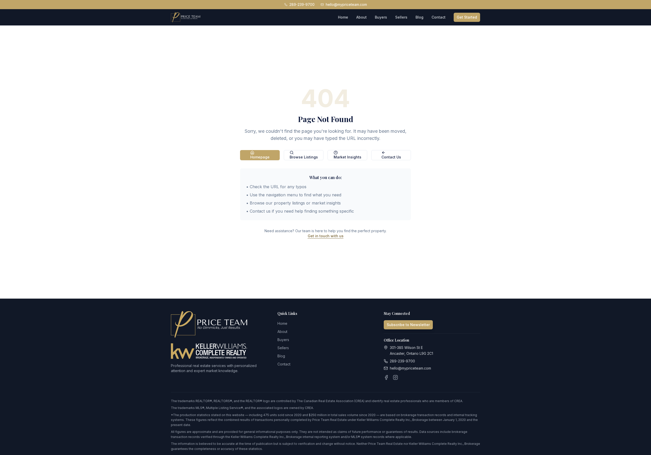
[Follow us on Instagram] (395, 377)
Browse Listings (304, 157)
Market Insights (347, 157)
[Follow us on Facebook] (386, 377)
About (361, 17)
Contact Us (391, 157)
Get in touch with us (326, 236)
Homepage (260, 157)
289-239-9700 (302, 4)
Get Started (467, 17)
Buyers (381, 17)
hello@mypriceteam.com (346, 4)
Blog (419, 17)
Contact (439, 17)
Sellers (401, 17)
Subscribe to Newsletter (408, 324)
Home (343, 17)
